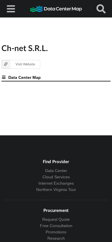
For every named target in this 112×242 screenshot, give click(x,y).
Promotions (56, 232)
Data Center (56, 170)
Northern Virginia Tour (56, 189)
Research (56, 238)
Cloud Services (56, 177)
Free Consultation (56, 225)
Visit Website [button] (25, 64)
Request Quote (56, 219)
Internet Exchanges (56, 183)
